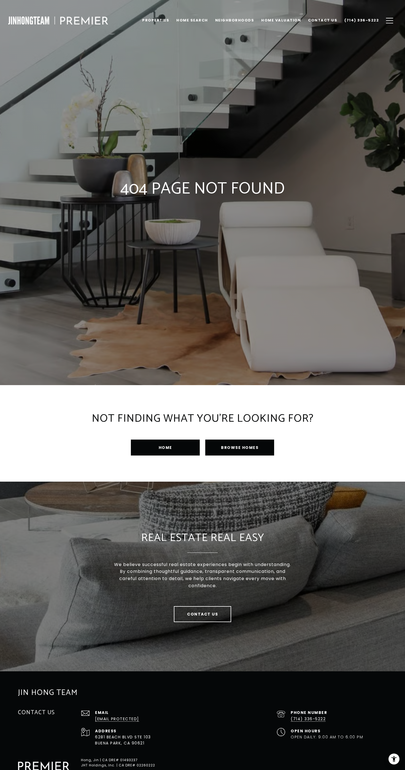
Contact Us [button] (202, 614)
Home (165, 447)
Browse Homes (239, 447)
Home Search (192, 20)
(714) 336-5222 (308, 719)
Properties (155, 20)
